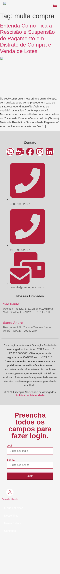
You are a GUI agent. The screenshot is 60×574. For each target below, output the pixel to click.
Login (10, 445)
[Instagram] (40, 152)
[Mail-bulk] (20, 152)
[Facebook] (30, 152)
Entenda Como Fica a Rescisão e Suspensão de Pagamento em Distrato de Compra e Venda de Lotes (27, 38)
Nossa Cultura (12, 523)
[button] (30, 508)
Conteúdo (10, 530)
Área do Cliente (10, 499)
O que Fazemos (13, 508)
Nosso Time (11, 515)
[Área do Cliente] (10, 492)
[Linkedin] (50, 152)
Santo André (13, 322)
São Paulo (11, 304)
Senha (10, 459)
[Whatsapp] (10, 152)
